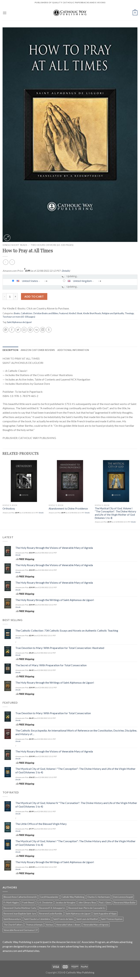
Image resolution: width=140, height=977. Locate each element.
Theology (129, 313)
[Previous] (2, 494)
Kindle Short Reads (15, 245)
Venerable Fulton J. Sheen (68, 924)
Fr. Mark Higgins (11, 902)
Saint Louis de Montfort (87, 919)
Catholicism (26, 313)
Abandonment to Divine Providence (68, 508)
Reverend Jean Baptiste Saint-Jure (20, 913)
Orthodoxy (9, 508)
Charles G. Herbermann (98, 897)
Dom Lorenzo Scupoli (123, 897)
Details (65, 270)
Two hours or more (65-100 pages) (52, 245)
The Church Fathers (13, 924)
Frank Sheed (28, 902)
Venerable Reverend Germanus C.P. (21, 930)
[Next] (137, 494)
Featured (63, 313)
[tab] (10, 350)
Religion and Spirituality (113, 313)
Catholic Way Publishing (72, 897)
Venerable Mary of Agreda (96, 924)
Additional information (73, 350)
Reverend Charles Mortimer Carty (20, 908)
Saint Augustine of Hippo (105, 913)
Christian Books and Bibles (45, 313)
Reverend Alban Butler (125, 902)
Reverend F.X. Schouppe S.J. (52, 908)
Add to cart (34, 296)
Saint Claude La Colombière (37, 919)
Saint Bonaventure (12, 919)
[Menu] (5, 13)
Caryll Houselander (49, 897)
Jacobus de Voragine (65, 902)
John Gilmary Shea (87, 902)
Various (49, 924)
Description (10, 350)
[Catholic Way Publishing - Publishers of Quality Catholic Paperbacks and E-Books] (70, 12)
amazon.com (10, 950)
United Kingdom (82, 281)
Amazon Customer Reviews (38, 350)
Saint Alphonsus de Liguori (19, 322)
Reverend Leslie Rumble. (51, 913)
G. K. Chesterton (45, 902)
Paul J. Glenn (105, 902)
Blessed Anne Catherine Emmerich (20, 897)
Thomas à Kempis (34, 924)
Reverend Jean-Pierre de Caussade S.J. (87, 908)
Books (17, 313)
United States (30, 281)
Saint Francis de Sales (63, 919)
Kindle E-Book (75, 313)
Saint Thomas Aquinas (111, 919)
